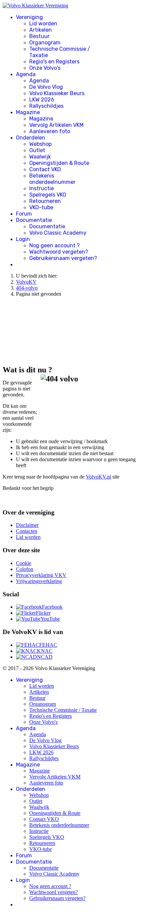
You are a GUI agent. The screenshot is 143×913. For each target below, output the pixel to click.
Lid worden (43, 23)
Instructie (41, 188)
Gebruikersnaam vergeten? (63, 258)
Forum (24, 214)
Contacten (26, 531)
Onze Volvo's (45, 68)
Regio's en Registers (54, 61)
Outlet (37, 150)
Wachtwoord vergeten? (58, 252)
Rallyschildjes (46, 106)
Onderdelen (30, 137)
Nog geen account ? (54, 245)
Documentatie (34, 220)
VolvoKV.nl (98, 477)
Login (23, 239)
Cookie (23, 563)
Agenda (26, 74)
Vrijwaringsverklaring (39, 581)
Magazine (28, 112)
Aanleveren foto (49, 131)
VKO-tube (41, 207)
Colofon (24, 569)
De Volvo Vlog (46, 87)
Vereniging (29, 17)
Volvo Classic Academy (57, 233)
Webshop (40, 144)
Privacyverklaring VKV (41, 575)
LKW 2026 (41, 99)
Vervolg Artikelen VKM (56, 125)
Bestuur (39, 36)
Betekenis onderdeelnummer (52, 179)
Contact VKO (45, 169)
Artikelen (40, 30)
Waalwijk (40, 157)
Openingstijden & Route (59, 163)
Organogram (45, 42)
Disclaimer (27, 525)
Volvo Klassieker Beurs (56, 93)
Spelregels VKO (47, 195)
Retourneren (45, 201)
